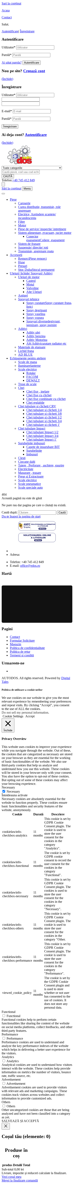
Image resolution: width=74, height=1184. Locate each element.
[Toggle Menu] (3, 193)
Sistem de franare (29, 244)
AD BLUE (25, 354)
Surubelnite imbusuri (31, 443)
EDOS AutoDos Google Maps (37, 604)
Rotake (31, 373)
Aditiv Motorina (36, 340)
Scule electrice (27, 369)
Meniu (27, 188)
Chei (21, 388)
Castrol (31, 280)
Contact (7, 17)
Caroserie (24, 203)
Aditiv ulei (33, 332)
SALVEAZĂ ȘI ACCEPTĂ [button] (20, 1121)
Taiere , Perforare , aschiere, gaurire (41, 465)
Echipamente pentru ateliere (28, 358)
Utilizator (8, 47)
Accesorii (16, 255)
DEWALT (33, 380)
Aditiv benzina (35, 336)
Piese (13, 199)
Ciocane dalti (26, 461)
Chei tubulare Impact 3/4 (42, 436)
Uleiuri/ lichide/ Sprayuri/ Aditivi (31, 273)
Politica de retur (20, 651)
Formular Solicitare (22, 640)
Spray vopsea (35, 317)
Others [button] (6, 1102)
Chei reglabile (35, 402)
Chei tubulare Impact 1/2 (42, 432)
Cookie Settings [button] (13, 716)
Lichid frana (26, 351)
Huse (21, 262)
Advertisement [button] (11, 1079)
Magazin (15, 644)
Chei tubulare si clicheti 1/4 (44, 410)
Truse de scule (27, 384)
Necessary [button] (8, 787)
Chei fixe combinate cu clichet (46, 399)
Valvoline (32, 288)
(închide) (7, 79)
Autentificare (10, 31)
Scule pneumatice (29, 484)
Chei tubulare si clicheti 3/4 (44, 421)
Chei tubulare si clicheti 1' (43, 424)
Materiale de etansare (31, 347)
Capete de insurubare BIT (43, 447)
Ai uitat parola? (12, 62)
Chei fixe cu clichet (38, 395)
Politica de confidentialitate (27, 648)
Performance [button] (10, 1034)
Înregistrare (27, 31)
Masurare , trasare (29, 472)
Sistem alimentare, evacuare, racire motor (44, 232)
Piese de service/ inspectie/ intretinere (42, 229)
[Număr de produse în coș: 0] (3, 184)
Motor (22, 225)
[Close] (6, 1126)
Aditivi (22, 328)
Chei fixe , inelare (37, 391)
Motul (30, 284)
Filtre (21, 221)
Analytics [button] (8, 1057)
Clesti (21, 458)
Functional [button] (8, 1012)
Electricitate (25, 469)
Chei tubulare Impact (31, 428)
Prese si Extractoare (31, 476)
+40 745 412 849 (23, 180)
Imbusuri (32, 454)
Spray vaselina (35, 314)
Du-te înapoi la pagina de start (21, 516)
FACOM (32, 376)
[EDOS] (20, 164)
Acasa (6, 10)
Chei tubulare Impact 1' (41, 439)
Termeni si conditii (22, 655)
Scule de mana (27, 362)
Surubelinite (34, 450)
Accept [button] (30, 716)
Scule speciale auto (30, 487)
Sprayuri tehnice (28, 299)
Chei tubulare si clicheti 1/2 (44, 417)
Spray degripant (36, 310)
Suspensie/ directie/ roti (33, 247)
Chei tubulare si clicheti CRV (37, 406)
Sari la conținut (11, 3)
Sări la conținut (11, 188)
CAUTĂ (7, 176)
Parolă (7, 55)
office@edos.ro (30, 565)
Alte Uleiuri (34, 292)
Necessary (13, 791)
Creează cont (34, 71)
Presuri (22, 266)
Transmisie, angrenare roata (36, 251)
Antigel (23, 295)
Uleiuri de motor (28, 277)
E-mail (7, 111)
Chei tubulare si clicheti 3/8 (44, 413)
